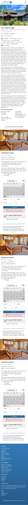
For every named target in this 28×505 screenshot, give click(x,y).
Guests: (5, 203)
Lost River (3, 450)
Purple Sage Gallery (6, 470)
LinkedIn (3, 479)
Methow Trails (4, 467)
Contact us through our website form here (11, 485)
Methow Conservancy (6, 466)
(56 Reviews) (9, 364)
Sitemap (3, 495)
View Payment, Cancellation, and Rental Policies (14, 224)
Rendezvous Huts (5, 454)
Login (2, 492)
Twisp (2, 455)
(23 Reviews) (9, 155)
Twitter (3, 481)
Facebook (3, 476)
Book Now (14, 207)
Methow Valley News (6, 469)
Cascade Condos (5, 448)
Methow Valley (4, 453)
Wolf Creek (4, 460)
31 (7, 196)
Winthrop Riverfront (6, 458)
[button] (2, 140)
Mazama (3, 451)
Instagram (3, 478)
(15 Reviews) (9, 259)
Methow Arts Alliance (6, 464)
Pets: (16, 203)
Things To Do (4, 472)
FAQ (2, 490)
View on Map (9, 29)
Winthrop (3, 457)
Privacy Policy (4, 493)
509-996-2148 (10, 487)
